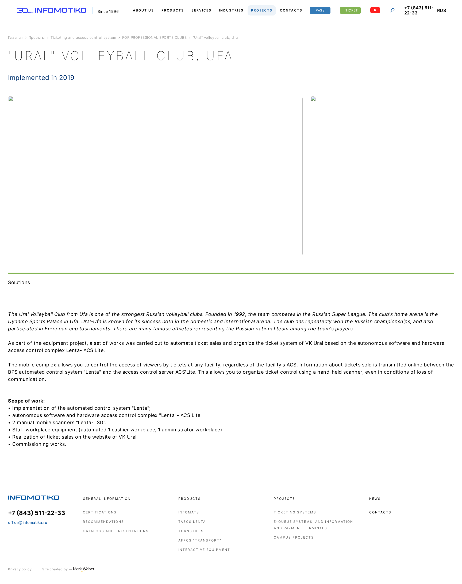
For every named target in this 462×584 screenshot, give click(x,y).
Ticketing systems (295, 512)
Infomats (188, 512)
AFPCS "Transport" (199, 540)
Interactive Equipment (204, 550)
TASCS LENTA (192, 522)
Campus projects (294, 537)
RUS (441, 10)
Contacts (380, 512)
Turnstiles (191, 531)
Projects (284, 499)
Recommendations (103, 522)
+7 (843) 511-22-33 (419, 10)
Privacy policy (20, 569)
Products (189, 499)
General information (107, 499)
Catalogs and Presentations (116, 531)
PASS (320, 10)
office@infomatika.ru (27, 522)
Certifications (100, 512)
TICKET (351, 10)
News (375, 499)
